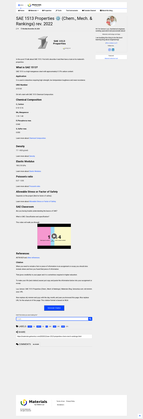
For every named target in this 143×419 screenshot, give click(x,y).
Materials (33, 10)
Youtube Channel (90, 10)
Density (32, 156)
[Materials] (34, 5)
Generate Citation (54, 308)
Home (22, 10)
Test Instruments (72, 10)
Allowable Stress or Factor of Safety (42, 201)
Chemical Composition (37, 138)
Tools (59, 10)
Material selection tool (111, 58)
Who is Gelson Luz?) (111, 43)
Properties (48, 10)
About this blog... (108, 10)
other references (33, 258)
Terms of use (61, 401)
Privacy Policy (70, 401)
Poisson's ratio (34, 186)
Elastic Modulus (35, 171)
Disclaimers (60, 405)
